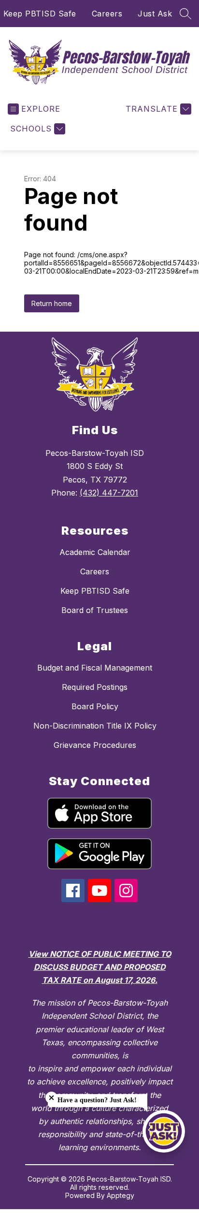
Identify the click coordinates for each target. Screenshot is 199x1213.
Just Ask (155, 13)
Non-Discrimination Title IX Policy (94, 726)
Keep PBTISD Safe (39, 13)
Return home (51, 303)
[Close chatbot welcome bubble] (51, 1098)
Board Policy (94, 706)
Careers (107, 13)
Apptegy (120, 1195)
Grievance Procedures (95, 745)
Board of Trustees (94, 610)
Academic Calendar (94, 552)
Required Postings (95, 687)
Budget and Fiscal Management (94, 667)
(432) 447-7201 (109, 492)
